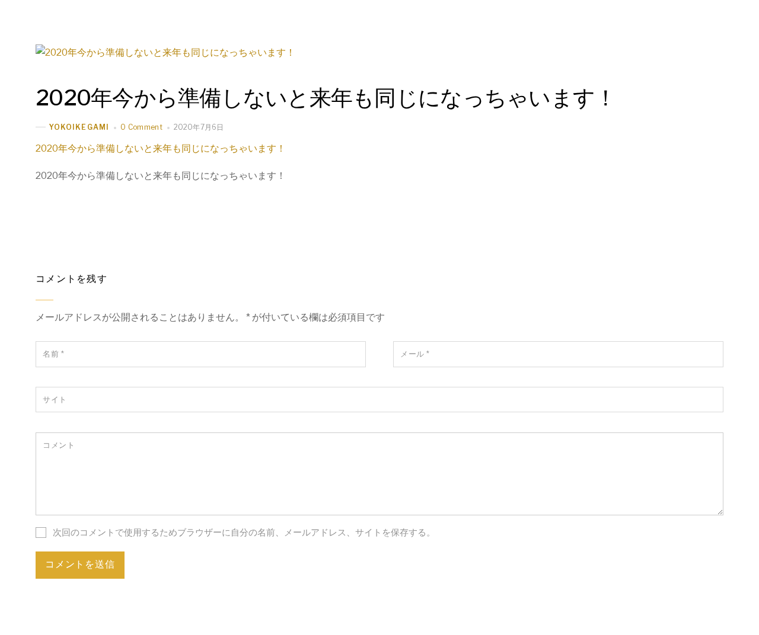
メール (415, 353)
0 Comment (141, 127)
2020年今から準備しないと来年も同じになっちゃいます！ (326, 97)
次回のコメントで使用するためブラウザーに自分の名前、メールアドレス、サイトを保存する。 (244, 532)
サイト (55, 399)
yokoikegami (79, 127)
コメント (59, 445)
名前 (53, 353)
